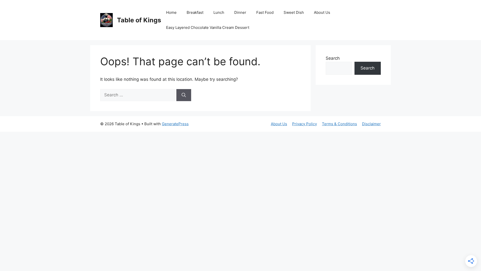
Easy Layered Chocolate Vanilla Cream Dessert (207, 27)
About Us (322, 12)
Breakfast (195, 12)
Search (333, 58)
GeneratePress (175, 123)
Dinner (240, 12)
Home (171, 12)
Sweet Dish (294, 12)
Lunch (218, 12)
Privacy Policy (304, 123)
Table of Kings (139, 20)
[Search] (183, 95)
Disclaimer (371, 123)
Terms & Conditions (339, 123)
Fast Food (265, 12)
